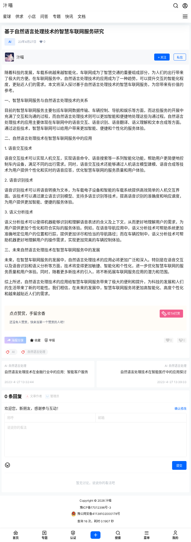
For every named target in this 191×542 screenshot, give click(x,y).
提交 (179, 466)
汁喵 (108, 500)
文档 (82, 16)
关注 (163, 57)
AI (9, 42)
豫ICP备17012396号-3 (95, 507)
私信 (180, 57)
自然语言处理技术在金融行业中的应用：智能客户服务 (46, 372)
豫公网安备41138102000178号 (98, 514)
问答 (44, 16)
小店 (32, 16)
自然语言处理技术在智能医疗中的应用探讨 (153, 372)
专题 (57, 16)
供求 (19, 16)
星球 (7, 16)
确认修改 (181, 408)
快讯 (69, 16)
